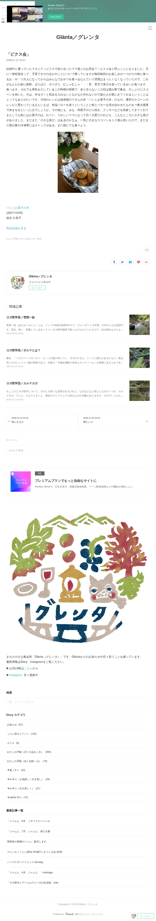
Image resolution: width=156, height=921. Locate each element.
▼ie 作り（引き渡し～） (23, 788)
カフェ (13, 742)
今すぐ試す (56, 16)
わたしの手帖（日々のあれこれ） (29, 751)
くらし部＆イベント (22, 733)
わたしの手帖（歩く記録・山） (27, 761)
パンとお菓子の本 (17, 207)
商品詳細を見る (16, 228)
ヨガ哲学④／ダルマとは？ (23, 350)
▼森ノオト (16, 770)
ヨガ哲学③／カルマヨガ (22, 383)
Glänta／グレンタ (78, 37)
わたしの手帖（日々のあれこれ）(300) (24, 238)
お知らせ (15, 724)
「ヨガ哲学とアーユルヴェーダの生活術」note (32, 882)
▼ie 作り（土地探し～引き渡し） (28, 779)
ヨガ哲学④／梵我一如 (20, 317)
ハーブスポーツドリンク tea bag (25, 862)
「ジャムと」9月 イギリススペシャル (28, 820)
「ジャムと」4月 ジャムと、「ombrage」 (31, 872)
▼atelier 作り (17, 797)
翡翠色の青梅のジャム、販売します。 (28, 841)
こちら (28, 668)
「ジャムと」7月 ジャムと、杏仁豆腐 (28, 831)
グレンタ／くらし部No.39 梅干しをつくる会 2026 (34, 851)
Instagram (15, 675)
